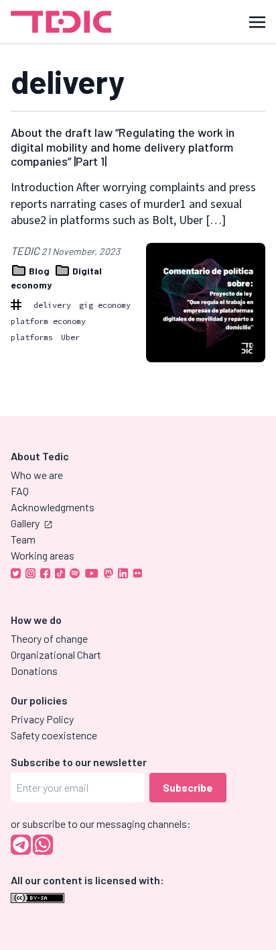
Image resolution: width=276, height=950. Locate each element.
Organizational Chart (56, 654)
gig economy (105, 305)
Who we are (37, 474)
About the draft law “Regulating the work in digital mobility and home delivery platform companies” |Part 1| (122, 146)
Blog (39, 270)
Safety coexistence (54, 735)
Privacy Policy (42, 718)
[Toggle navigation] (257, 21)
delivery (52, 305)
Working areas (42, 555)
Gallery (25, 523)
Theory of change (49, 638)
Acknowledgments (52, 506)
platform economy (48, 321)
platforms (32, 337)
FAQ (20, 490)
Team (23, 539)
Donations (34, 670)
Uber (70, 337)
